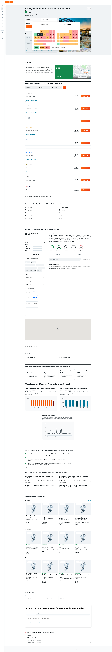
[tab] (36, 254)
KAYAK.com (27, 649)
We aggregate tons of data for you (34, 640)
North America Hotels (38, 649)
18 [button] (50, 37)
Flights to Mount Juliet (32, 620)
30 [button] (44, 44)
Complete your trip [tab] (31, 613)
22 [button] (41, 41)
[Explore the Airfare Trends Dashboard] (2, 20)
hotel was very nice (40, 265)
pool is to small (33, 270)
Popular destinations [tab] (41, 613)
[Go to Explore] (2, 26)
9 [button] (44, 34)
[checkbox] (31, 293)
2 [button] (44, 31)
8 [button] (41, 34)
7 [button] (38, 34)
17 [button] (47, 37)
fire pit (27, 270)
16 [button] (44, 37)
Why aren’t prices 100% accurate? (34, 642)
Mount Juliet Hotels (67, 649)
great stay (35, 267)
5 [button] (61, 34)
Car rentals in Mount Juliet (53, 620)
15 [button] (41, 37)
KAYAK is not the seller (32, 637)
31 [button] (76, 44)
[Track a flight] (2, 28)
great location (28, 267)
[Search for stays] (2, 8)
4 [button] (50, 31)
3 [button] (47, 31)
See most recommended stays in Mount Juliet (81, 557)
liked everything (41, 267)
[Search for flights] (2, 6)
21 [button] (38, 41)
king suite (28, 262)
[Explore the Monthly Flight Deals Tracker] (2, 23)
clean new (39, 270)
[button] (2, 2)
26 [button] (53, 41)
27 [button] (35, 44)
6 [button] (35, 34)
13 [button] (35, 37)
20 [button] (35, 41)
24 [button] (47, 41)
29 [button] (41, 44)
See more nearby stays (86, 500)
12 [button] (53, 34)
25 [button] (50, 41)
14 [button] (38, 37)
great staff (33, 262)
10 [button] (47, 34)
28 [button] (38, 44)
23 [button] (44, 41)
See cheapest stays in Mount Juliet (83, 529)
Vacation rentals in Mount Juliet (34, 622)
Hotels (32, 649)
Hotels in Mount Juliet (73, 620)
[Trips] (2, 32)
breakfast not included (30, 265)
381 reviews (35, 12)
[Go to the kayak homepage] (9, 2)
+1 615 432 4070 (29, 15)
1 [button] (41, 31)
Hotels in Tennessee (58, 649)
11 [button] (50, 34)
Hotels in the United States (48, 649)
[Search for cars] (2, 11)
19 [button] (53, 37)
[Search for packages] (2, 14)
